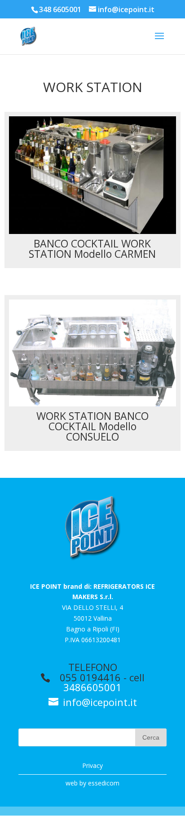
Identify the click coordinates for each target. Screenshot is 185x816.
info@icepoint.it (98, 702)
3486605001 (92, 687)
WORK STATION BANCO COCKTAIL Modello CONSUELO (92, 426)
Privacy (92, 765)
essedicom (103, 783)
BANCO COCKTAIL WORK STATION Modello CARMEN (92, 248)
